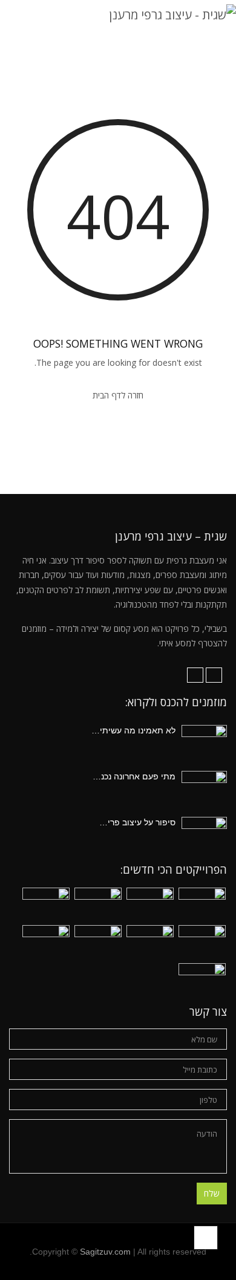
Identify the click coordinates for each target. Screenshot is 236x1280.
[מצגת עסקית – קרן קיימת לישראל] (202, 943)
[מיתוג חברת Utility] (202, 981)
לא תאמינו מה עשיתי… (133, 730)
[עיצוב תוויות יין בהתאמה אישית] (150, 905)
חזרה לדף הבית (118, 395)
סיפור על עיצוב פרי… (137, 822)
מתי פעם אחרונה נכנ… (134, 776)
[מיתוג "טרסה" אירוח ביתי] (98, 943)
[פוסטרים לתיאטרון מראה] (46, 943)
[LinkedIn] (195, 675)
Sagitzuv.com (105, 1251)
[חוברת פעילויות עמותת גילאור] (98, 905)
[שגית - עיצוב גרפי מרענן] (172, 14)
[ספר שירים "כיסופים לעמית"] (150, 943)
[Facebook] (214, 675)
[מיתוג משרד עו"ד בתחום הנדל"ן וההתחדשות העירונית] (202, 905)
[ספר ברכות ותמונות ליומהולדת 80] (46, 905)
